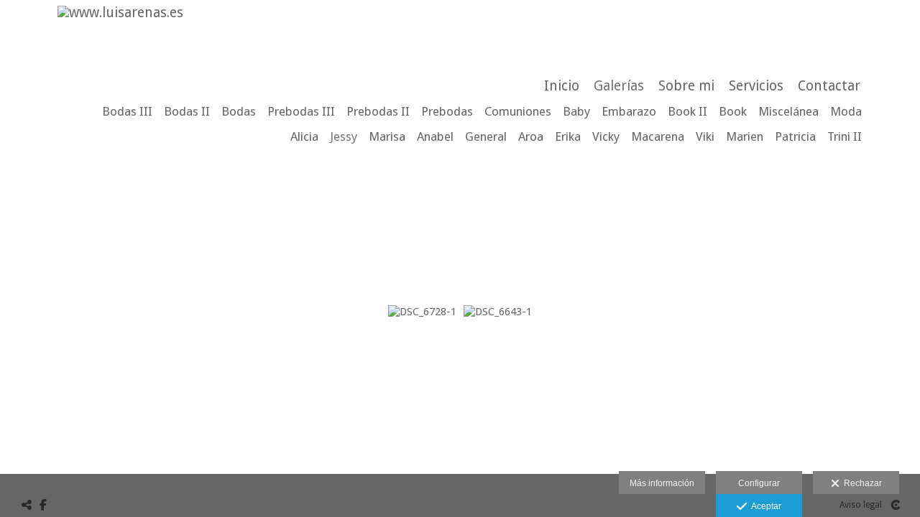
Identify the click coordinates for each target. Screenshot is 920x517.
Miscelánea (788, 111)
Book (733, 111)
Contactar (829, 86)
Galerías (619, 86)
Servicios (756, 86)
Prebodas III (301, 111)
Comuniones (517, 111)
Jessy (343, 136)
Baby (576, 111)
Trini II (844, 136)
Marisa (387, 136)
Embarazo (629, 111)
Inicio (561, 86)
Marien (744, 136)
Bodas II (187, 111)
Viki (705, 136)
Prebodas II (378, 111)
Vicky (606, 136)
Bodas (238, 111)
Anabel (435, 136)
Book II (687, 111)
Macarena (657, 136)
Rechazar (861, 483)
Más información (662, 483)
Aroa (530, 136)
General (486, 136)
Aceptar (764, 506)
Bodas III (127, 111)
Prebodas (447, 111)
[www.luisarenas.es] (115, 12)
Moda (846, 111)
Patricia (795, 136)
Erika (568, 136)
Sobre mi (686, 86)
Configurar (759, 483)
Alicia (304, 136)
